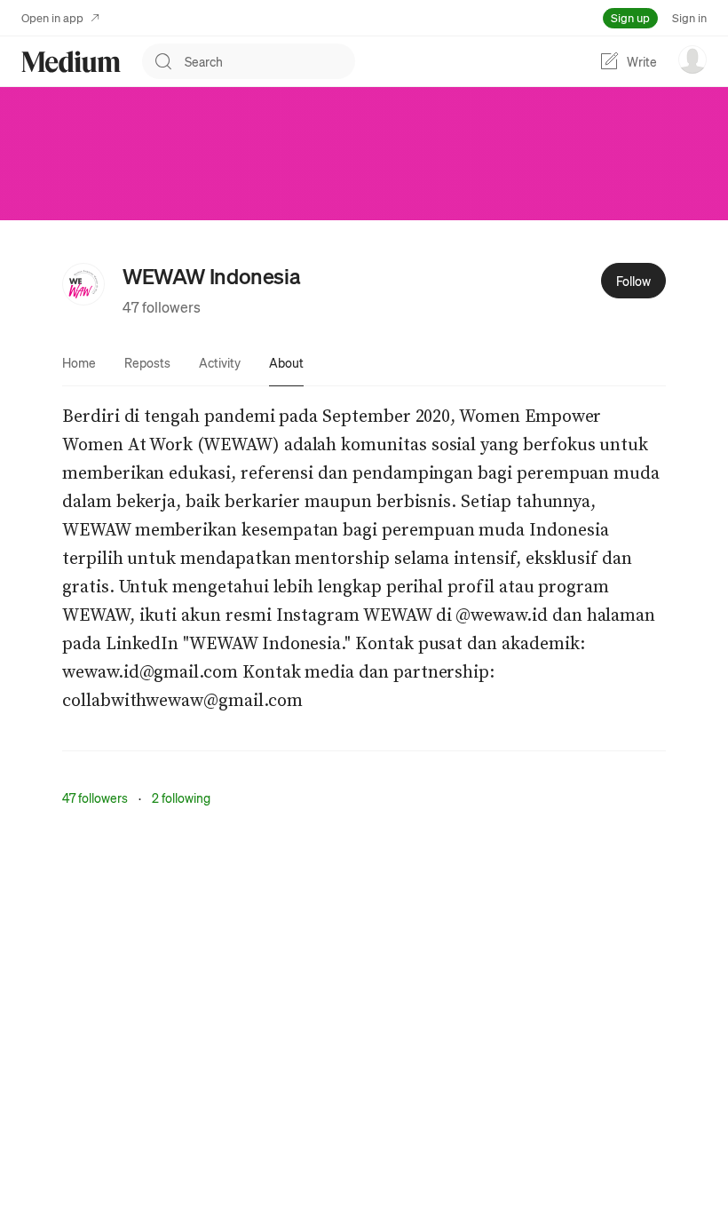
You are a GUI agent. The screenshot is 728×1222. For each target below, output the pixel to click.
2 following (181, 797)
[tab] (79, 362)
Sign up (630, 17)
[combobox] (270, 61)
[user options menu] (692, 59)
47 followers (162, 307)
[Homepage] (71, 62)
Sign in (689, 17)
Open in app (52, 17)
